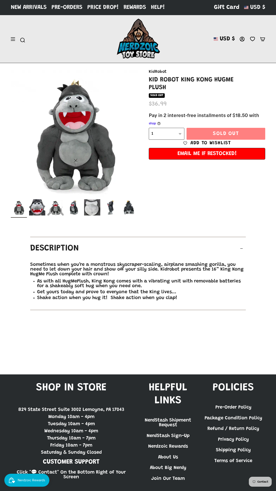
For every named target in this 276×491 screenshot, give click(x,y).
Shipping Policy (233, 450)
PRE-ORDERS (67, 7)
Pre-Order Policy (233, 407)
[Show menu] (13, 39)
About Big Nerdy (168, 468)
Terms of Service (233, 461)
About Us (168, 457)
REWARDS (135, 7)
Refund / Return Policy (233, 428)
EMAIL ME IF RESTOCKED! (207, 154)
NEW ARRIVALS (29, 7)
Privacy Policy (233, 439)
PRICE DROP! (103, 7)
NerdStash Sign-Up (168, 436)
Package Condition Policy (233, 418)
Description (54, 248)
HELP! (158, 7)
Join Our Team (168, 478)
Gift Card (226, 7)
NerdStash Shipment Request (168, 423)
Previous (10, 133)
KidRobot (157, 72)
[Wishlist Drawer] (252, 39)
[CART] (263, 39)
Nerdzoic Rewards (168, 446)
